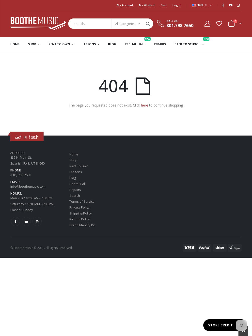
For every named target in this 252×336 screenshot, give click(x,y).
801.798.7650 (179, 25)
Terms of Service (81, 201)
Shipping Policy (80, 213)
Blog (72, 178)
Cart (164, 5)
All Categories (125, 23)
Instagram (37, 221)
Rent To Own (78, 166)
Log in (177, 5)
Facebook (15, 221)
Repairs (75, 189)
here (144, 105)
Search (148, 24)
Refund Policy (79, 219)
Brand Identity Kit (82, 225)
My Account (125, 5)
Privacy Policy (79, 207)
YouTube (26, 221)
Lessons (75, 172)
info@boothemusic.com (28, 186)
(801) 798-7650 (20, 175)
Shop (73, 160)
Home (73, 154)
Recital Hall (77, 184)
